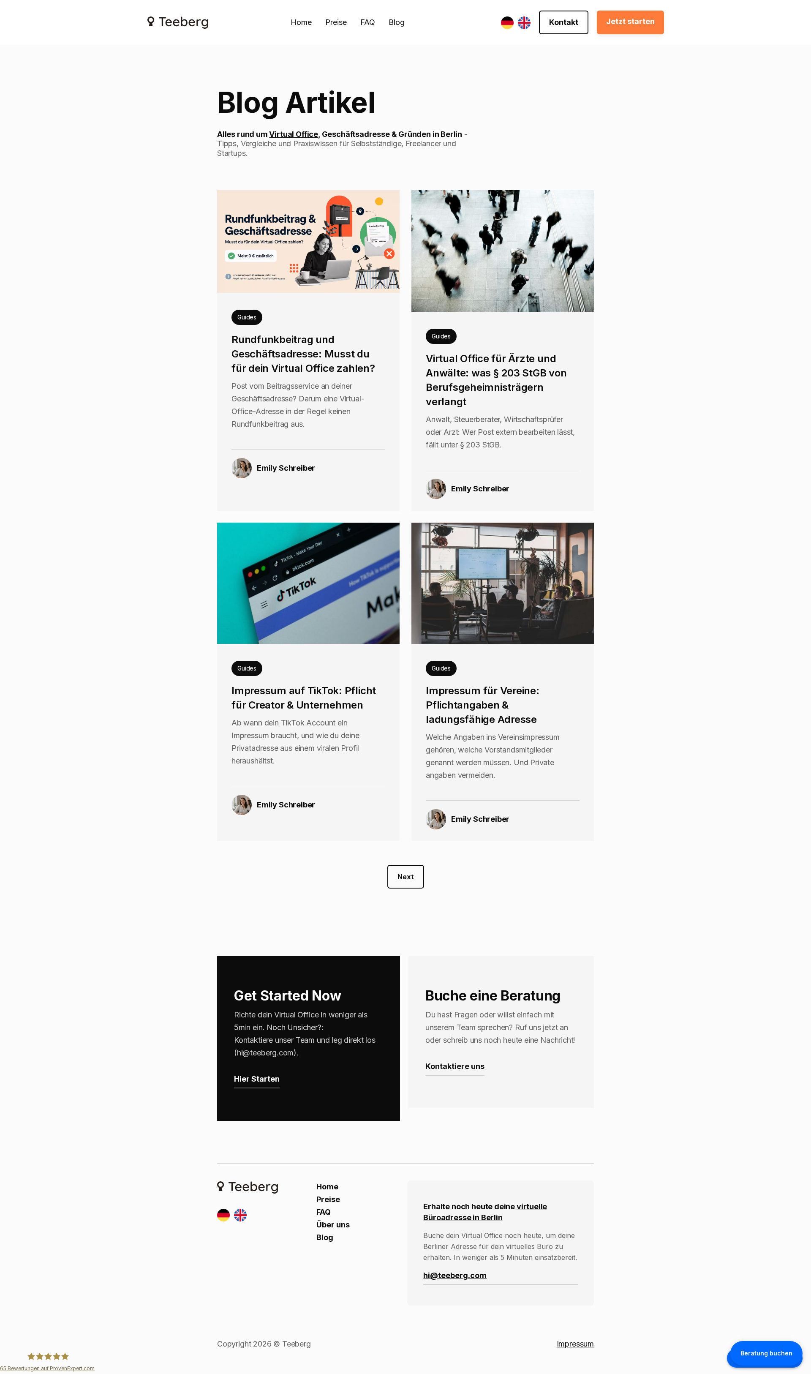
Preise (336, 22)
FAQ (367, 22)
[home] (177, 22)
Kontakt (563, 22)
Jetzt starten (630, 21)
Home (301, 22)
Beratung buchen (766, 1353)
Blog (397, 22)
